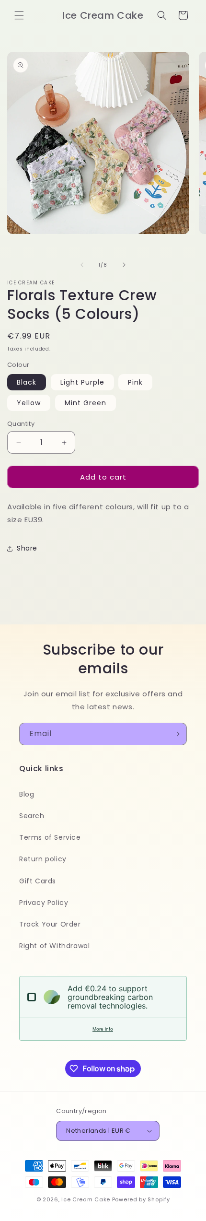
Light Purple (82, 382)
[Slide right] (124, 264)
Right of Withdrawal (54, 946)
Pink (135, 382)
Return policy (43, 859)
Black (26, 382)
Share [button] (27, 548)
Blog (26, 794)
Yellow (29, 403)
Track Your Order (50, 924)
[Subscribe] (175, 734)
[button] (19, 15)
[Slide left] (81, 264)
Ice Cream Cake (85, 1199)
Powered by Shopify (141, 1199)
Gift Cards (37, 881)
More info (102, 1029)
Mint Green (85, 403)
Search (32, 816)
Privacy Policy (43, 902)
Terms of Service (50, 837)
